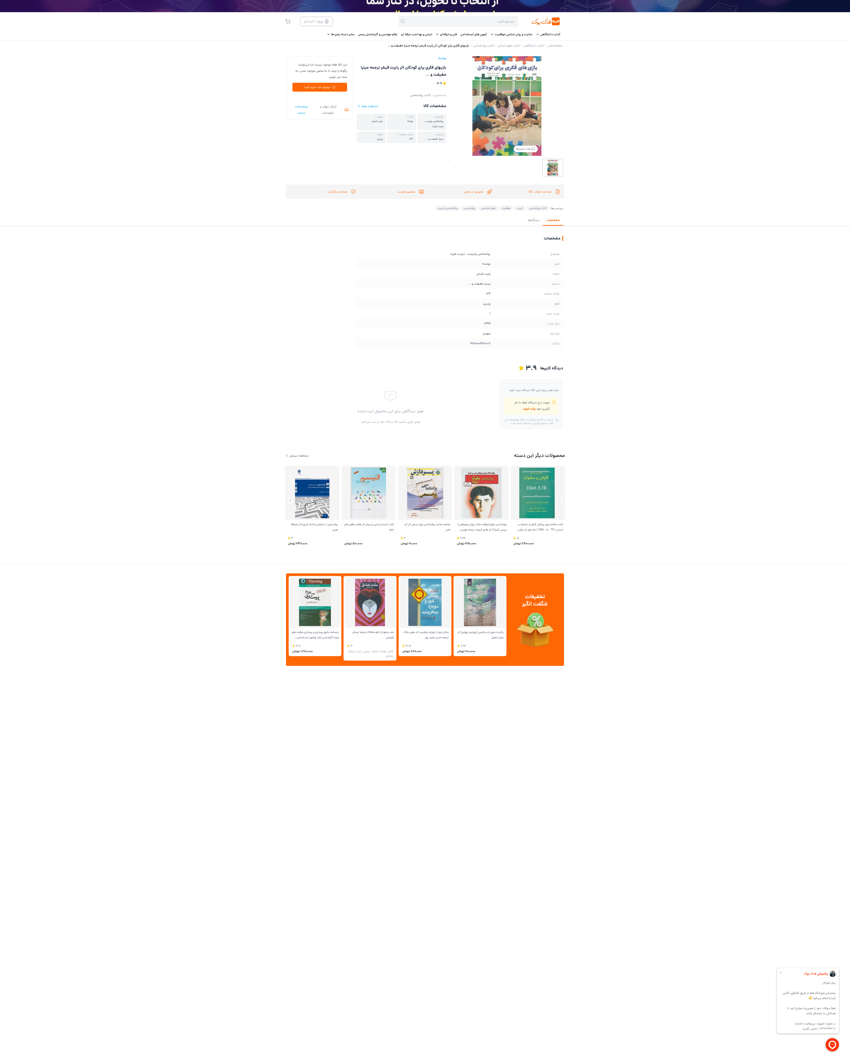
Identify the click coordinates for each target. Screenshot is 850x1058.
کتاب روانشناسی (420, 95)
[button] (290, 500)
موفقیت (506, 208)
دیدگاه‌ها (533, 220)
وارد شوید (529, 409)
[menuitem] (548, 34)
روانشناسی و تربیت (447, 208)
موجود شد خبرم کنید (317, 87)
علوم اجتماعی (488, 208)
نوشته (442, 58)
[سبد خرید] (287, 21)
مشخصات (553, 220)
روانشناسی (469, 208)
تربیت (520, 208)
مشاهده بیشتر (299, 455)
